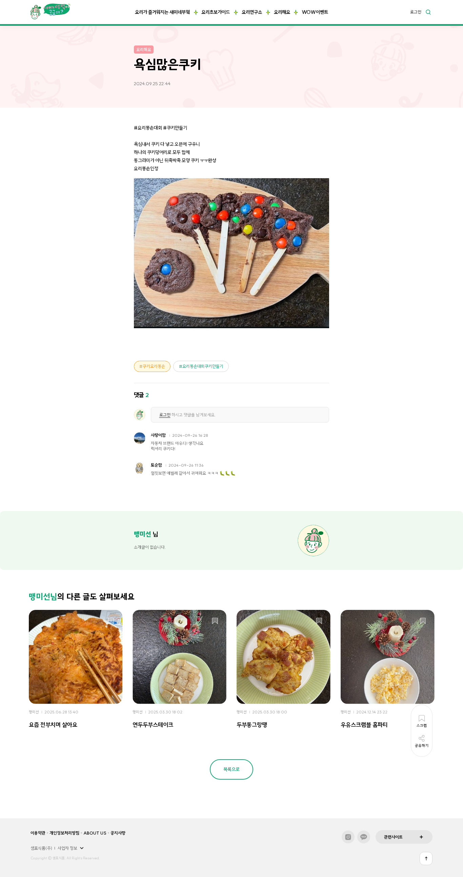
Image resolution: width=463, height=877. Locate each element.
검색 (428, 12)
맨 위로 (426, 858)
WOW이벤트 (315, 12)
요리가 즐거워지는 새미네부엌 (162, 12)
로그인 (415, 12)
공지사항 (117, 833)
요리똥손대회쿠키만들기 (202, 366)
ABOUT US (94, 833)
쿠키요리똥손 (154, 366)
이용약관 (38, 833)
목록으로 (231, 769)
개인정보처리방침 (64, 833)
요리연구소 (252, 12)
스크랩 (111, 621)
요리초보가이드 (215, 12)
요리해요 (282, 12)
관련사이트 (393, 837)
